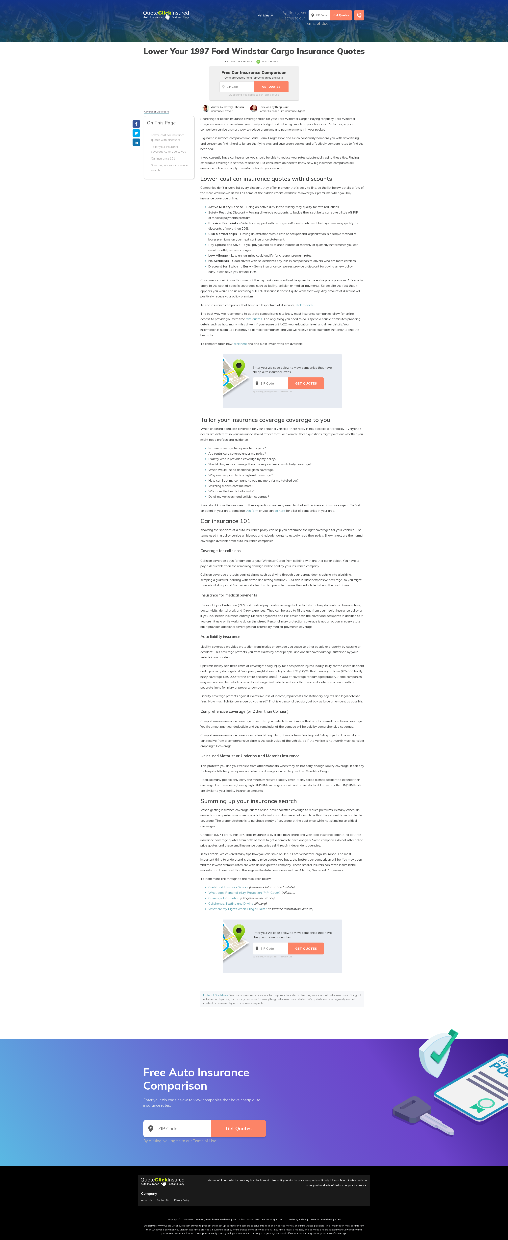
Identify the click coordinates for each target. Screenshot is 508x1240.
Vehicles (263, 15)
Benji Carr (282, 107)
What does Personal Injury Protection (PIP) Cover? (244, 893)
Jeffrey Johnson (234, 107)
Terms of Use (316, 23)
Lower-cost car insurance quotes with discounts (167, 137)
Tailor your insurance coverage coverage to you (168, 149)
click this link (304, 305)
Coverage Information (223, 898)
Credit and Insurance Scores (228, 887)
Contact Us (163, 1200)
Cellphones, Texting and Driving (230, 903)
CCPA (338, 1219)
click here (240, 344)
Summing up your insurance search (169, 168)
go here (279, 511)
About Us (146, 1200)
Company (149, 1193)
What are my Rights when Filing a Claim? (237, 909)
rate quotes (254, 319)
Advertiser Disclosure (156, 111)
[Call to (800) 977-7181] (359, 15)
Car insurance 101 (163, 158)
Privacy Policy (181, 1200)
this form (252, 511)
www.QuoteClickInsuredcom (213, 1219)
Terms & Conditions (320, 1219)
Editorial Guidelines (215, 995)
